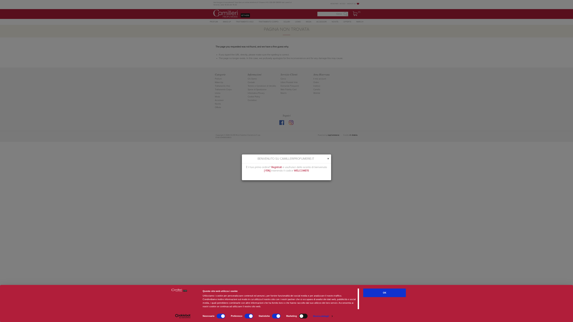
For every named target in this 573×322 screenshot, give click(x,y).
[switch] (249, 316)
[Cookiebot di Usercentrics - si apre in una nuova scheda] (183, 316)
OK (384, 292)
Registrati (276, 167)
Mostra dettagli (321, 316)
